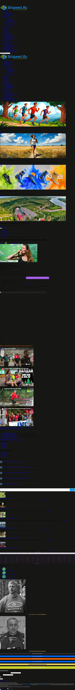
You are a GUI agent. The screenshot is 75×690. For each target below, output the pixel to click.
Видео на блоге (7, 88)
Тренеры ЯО (9, 70)
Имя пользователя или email (5, 672)
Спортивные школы (8, 93)
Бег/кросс (3, 444)
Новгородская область (17, 428)
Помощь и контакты (6, 97)
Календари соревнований (7, 233)
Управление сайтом (3, 680)
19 (27, 559)
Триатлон (6, 80)
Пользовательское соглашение (10, 100)
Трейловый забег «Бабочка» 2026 (6, 508)
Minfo (4, 461)
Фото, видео (4, 83)
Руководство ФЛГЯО (10, 69)
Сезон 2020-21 (5, 236)
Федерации (4, 65)
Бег (2, 232)
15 (59, 557)
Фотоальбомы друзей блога (9, 87)
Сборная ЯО (9, 67)
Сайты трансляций (7, 91)
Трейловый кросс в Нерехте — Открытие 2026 (14, 461)
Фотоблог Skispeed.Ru (8, 84)
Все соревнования (5, 442)
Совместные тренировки (10, 574)
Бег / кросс (6, 79)
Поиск (72, 489)
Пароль (1, 674)
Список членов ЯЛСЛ (11, 74)
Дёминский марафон (10, 570)
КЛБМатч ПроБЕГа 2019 (9, 64)
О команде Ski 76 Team (8, 61)
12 (27, 557)
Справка (3, 92)
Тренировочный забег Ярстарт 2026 (6, 528)
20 (37, 559)
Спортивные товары (8, 90)
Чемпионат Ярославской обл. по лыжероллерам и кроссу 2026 (17, 472)
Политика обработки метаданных (10, 99)
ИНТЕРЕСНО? (3, 195)
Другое (3, 234)
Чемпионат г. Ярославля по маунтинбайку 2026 (9, 518)
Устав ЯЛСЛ (9, 73)
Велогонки (6, 81)
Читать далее (42, 500)
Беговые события (5, 453)
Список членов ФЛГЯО (11, 71)
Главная (3, 230)
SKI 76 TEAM (4, 60)
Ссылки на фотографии (8, 85)
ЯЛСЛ (5, 72)
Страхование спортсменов (9, 95)
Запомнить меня (4, 676)
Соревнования (5, 231)
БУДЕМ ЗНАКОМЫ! (4, 227)
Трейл (1, 428)
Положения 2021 (6, 428)
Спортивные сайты (8, 96)
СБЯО (5, 75)
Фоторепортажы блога (8, 86)
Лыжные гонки (7, 78)
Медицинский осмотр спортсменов (11, 94)
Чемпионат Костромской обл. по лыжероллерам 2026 (10, 537)
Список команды (7, 62)
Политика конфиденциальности (10, 98)
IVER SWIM (28, 284)
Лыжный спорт (4, 452)
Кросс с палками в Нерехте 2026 (6, 498)
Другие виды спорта (8, 82)
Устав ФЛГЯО (9, 68)
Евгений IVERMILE (15, 243)
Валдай (10, 428)
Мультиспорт (6, 77)
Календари (4, 76)
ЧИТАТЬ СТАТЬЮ (3, 164)
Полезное (4, 89)
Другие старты (4, 447)
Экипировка (6, 63)
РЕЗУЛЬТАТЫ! (3, 132)
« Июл (37, 563)
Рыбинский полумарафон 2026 (11, 483)
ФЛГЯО (5, 66)
